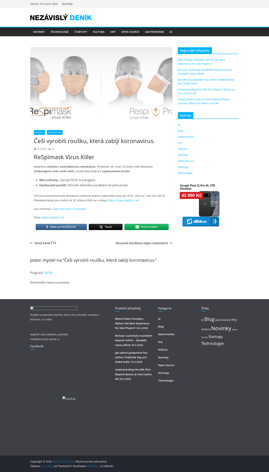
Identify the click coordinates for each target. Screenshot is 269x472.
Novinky (39, 32)
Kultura (98, 32)
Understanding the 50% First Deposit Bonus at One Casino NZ (133, 374)
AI (171, 32)
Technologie (60, 32)
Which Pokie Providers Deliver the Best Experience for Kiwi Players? (132, 323)
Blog (180, 130)
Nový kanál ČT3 (45, 243)
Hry (112, 32)
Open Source (130, 32)
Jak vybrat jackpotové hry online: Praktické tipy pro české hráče (131, 357)
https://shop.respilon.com (123, 200)
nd (52, 148)
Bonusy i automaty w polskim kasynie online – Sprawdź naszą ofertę (133, 340)
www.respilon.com (53, 217)
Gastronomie (154, 32)
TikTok (48, 273)
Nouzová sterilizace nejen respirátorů (142, 243)
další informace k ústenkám (69, 209)
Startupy (80, 32)
